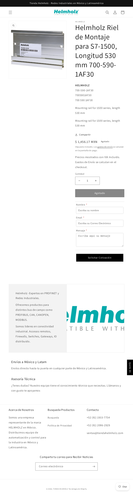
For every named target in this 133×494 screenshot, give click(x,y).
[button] (10, 12)
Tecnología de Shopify (78, 489)
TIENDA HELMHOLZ (60, 489)
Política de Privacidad (60, 425)
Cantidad (79, 173)
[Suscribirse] (93, 466)
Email (80, 217)
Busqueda (53, 417)
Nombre (81, 204)
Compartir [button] (85, 134)
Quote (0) (130, 367)
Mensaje (81, 230)
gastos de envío (105, 146)
